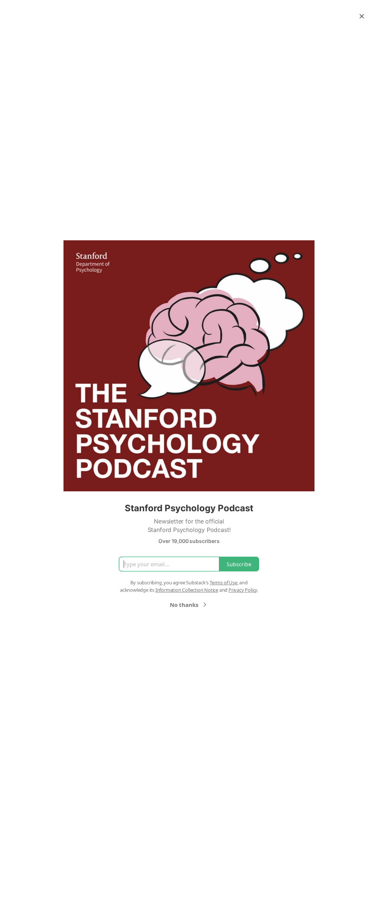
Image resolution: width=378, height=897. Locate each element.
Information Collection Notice (186, 590)
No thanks (184, 604)
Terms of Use (223, 582)
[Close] (361, 16)
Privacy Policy (242, 590)
